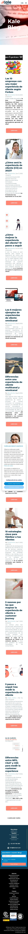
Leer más (14, 130)
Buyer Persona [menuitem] (14, 881)
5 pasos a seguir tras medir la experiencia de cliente (13, 689)
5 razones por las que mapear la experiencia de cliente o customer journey (13, 610)
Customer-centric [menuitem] (14, 885)
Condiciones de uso (20, 932)
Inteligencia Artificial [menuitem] (14, 893)
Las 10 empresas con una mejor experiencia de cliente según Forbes (13, 85)
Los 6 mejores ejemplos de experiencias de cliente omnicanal (13, 315)
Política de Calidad (20, 930)
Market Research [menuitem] (14, 876)
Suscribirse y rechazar (14, 487)
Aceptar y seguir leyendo (14, 483)
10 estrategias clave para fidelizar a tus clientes (13, 535)
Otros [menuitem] (14, 888)
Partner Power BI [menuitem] (14, 907)
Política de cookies (8, 465)
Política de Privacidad (19, 929)
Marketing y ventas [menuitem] (14, 886)
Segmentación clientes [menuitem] (14, 878)
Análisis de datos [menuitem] (14, 909)
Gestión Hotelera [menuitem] (14, 899)
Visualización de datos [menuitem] (14, 901)
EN (22, 3)
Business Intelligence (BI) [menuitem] (14, 904)
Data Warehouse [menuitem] (14, 906)
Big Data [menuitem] (14, 896)
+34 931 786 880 (15, 843)
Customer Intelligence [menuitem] (14, 883)
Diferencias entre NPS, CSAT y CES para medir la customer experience (12, 764)
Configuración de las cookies (14, 480)
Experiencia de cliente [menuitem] (14, 875)
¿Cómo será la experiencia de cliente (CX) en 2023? (13, 166)
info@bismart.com (15, 847)
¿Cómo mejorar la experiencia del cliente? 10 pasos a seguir (13, 240)
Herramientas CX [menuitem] (14, 880)
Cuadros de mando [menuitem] (14, 897)
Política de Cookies (9, 930)
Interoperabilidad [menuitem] (14, 902)
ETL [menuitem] (14, 894)
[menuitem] (24, 51)
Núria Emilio (11, 95)
